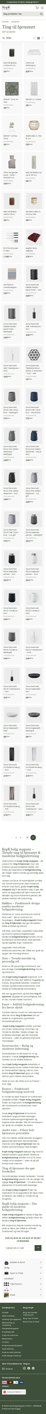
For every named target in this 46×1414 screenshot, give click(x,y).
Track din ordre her (10, 1335)
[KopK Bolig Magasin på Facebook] (28, 1368)
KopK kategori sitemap (11, 1355)
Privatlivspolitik (8, 1332)
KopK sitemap (8, 1349)
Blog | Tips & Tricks (30, 1318)
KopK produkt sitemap (11, 1352)
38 (27, 837)
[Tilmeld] (38, 1248)
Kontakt (5, 1312)
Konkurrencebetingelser (12, 1345)
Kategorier (16, 22)
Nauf (18, 1409)
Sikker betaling (8, 1316)
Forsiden (5, 22)
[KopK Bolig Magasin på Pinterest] (33, 1368)
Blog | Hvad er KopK (31, 1322)
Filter (8, 38)
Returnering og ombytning (8, 1324)
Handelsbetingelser (10, 1328)
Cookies (5, 1342)
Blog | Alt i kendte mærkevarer (30, 1313)
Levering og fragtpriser (11, 1319)
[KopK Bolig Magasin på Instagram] (24, 1368)
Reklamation (7, 1339)
